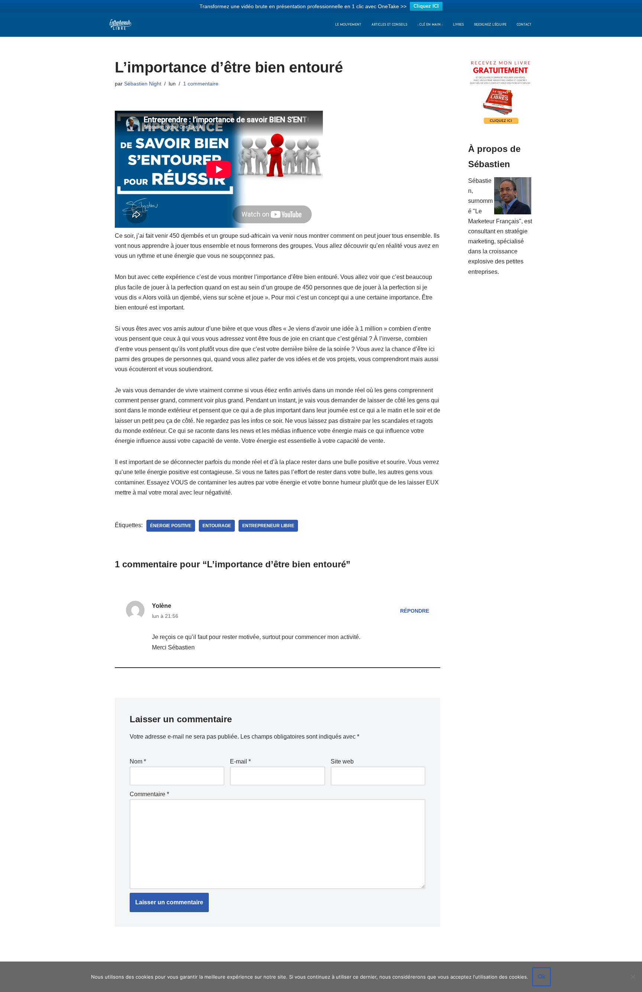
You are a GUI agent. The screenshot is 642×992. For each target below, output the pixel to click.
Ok (541, 976)
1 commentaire (200, 84)
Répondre (414, 611)
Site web (342, 761)
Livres (458, 24)
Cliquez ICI (426, 6)
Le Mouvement (348, 24)
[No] (632, 976)
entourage (216, 525)
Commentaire (149, 794)
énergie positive (170, 525)
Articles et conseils (389, 24)
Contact (524, 24)
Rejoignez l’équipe (490, 24)
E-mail (240, 761)
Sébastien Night (142, 84)
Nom (138, 761)
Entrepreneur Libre (268, 525)
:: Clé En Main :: (430, 24)
